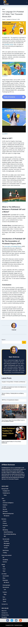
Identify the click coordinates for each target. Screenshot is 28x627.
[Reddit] (20, 620)
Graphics (5, 505)
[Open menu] (26, 2)
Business (4, 519)
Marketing (5, 529)
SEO (5, 536)
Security (5, 509)
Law (5, 589)
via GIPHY (5, 76)
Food (4, 569)
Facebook (6, 541)
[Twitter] (12, 620)
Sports (4, 599)
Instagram (6, 545)
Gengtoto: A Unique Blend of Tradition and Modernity (13, 381)
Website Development (8, 513)
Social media (6, 539)
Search (3, 339)
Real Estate (6, 550)
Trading (5, 552)
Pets (4, 597)
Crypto (4, 521)
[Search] (24, 342)
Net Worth (6, 582)
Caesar (3, 19)
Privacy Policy (5, 615)
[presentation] (14, 411)
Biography (5, 580)
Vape (4, 571)
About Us (4, 610)
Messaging (7, 543)
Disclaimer (4, 617)
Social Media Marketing (10, 534)
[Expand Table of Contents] (23, 97)
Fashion (5, 592)
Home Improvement (7, 555)
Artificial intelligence (8, 502)
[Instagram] (16, 620)
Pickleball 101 (6, 491)
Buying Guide (5, 488)
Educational (6, 587)
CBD (4, 566)
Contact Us (5, 604)
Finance (5, 523)
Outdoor (5, 561)
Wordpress (6, 515)
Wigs (5, 594)
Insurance (5, 525)
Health (3, 564)
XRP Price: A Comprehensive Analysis (10, 399)
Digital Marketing (8, 532)
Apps (4, 500)
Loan (4, 527)
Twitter (6, 547)
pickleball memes (8, 44)
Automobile (6, 576)
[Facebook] (7, 620)
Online (4, 507)
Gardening (5, 559)
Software (5, 511)
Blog (3, 9)
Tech (3, 498)
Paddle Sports (6, 493)
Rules (5, 495)
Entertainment (6, 585)
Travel (4, 601)
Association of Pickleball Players (12, 246)
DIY (3, 557)
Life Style (4, 573)
